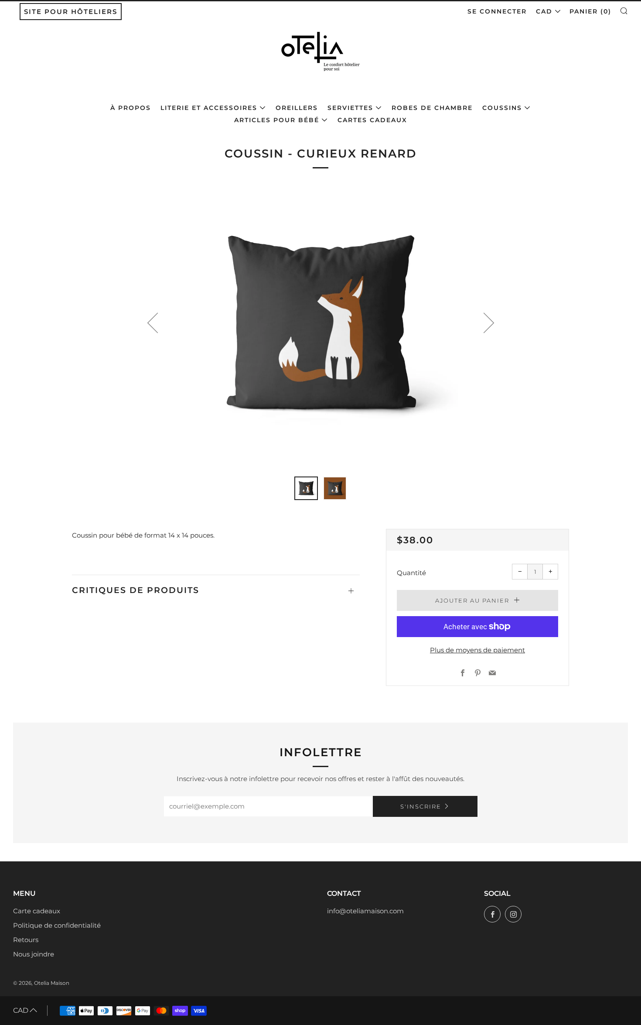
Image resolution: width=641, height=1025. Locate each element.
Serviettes (350, 108)
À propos (130, 108)
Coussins (502, 108)
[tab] (306, 488)
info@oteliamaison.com (365, 911)
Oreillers (297, 108)
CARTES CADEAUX (372, 120)
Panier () (590, 11)
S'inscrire (420, 806)
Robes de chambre (432, 108)
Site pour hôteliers (70, 11)
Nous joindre (33, 954)
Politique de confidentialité (57, 925)
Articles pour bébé (276, 120)
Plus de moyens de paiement (477, 650)
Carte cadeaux (36, 911)
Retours (25, 940)
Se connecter (497, 11)
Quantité (411, 573)
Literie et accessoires (208, 108)
